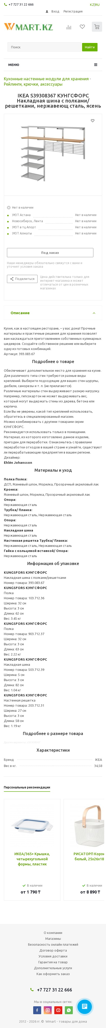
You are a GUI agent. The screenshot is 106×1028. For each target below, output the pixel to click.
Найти (90, 47)
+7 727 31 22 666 (20, 4)
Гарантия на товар (53, 962)
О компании (53, 932)
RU (97, 4)
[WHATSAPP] (69, 1010)
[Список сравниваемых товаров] (69, 29)
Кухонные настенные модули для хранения (46, 78)
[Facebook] (37, 1010)
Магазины (53, 938)
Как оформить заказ (53, 974)
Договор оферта (53, 950)
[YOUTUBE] (58, 1010)
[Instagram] (48, 1010)
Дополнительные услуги (53, 968)
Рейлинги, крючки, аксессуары (33, 84)
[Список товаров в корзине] (97, 30)
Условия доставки (53, 956)
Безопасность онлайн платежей (53, 944)
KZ (92, 4)
